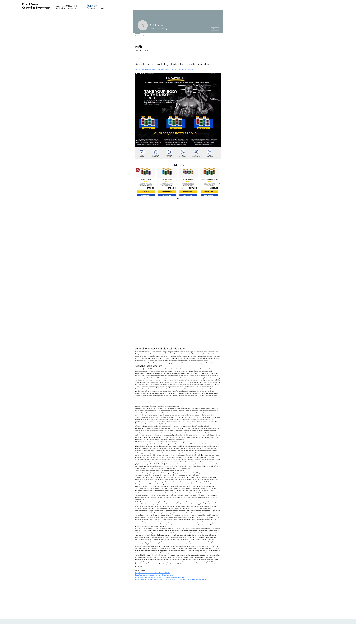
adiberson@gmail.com (69, 8)
